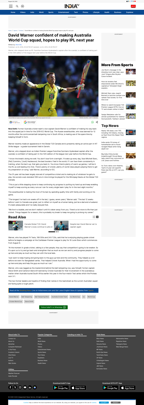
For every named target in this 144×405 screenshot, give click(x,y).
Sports (50, 12)
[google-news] (35, 387)
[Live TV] (133, 6)
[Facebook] (10, 387)
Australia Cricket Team (59, 297)
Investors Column (13, 352)
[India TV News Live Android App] (61, 387)
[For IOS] (128, 387)
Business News (42, 360)
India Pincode (12, 376)
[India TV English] (72, 6)
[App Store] (78, 387)
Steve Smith (29, 301)
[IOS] (127, 1)
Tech (76, 12)
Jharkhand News (101, 347)
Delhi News (100, 341)
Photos (85, 12)
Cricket (21, 30)
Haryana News (101, 344)
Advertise (11, 344)
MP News (99, 349)
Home (13, 12)
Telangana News (121, 344)
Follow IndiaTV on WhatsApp (51, 307)
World (41, 12)
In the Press (12, 349)
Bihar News (100, 338)
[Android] (129, 1)
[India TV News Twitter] (133, 1)
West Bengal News (122, 347)
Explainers (41, 358)
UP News (99, 358)
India (32, 12)
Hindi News (12, 355)
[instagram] (20, 387)
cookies (93, 402)
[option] (30, 225)
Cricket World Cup (15, 301)
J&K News (99, 366)
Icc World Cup (75, 297)
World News (41, 341)
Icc (84, 297)
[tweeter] (15, 387)
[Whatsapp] (92, 122)
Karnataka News (101, 369)
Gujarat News (100, 363)
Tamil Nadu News (102, 355)
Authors (10, 360)
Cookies (26, 402)
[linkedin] (30, 387)
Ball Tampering (27, 297)
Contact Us (11, 338)
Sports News (42, 352)
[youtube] (25, 387)
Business (117, 12)
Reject (115, 402)
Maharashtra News (122, 338)
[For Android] (110, 387)
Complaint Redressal (14, 347)
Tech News (41, 355)
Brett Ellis (19, 44)
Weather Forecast (13, 373)
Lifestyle (96, 12)
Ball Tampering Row (42, 297)
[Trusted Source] (29, 122)
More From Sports (117, 65)
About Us (11, 341)
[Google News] (14, 122)
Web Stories (12, 363)
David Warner (14, 297)
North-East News (101, 352)
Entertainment (63, 12)
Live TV (10, 358)
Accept (104, 402)
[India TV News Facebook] (131, 1)
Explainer (129, 12)
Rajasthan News (121, 341)
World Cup (91, 297)
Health (106, 12)
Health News (42, 363)
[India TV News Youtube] (135, 1)
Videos (22, 12)
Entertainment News (44, 349)
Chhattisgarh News (102, 360)
